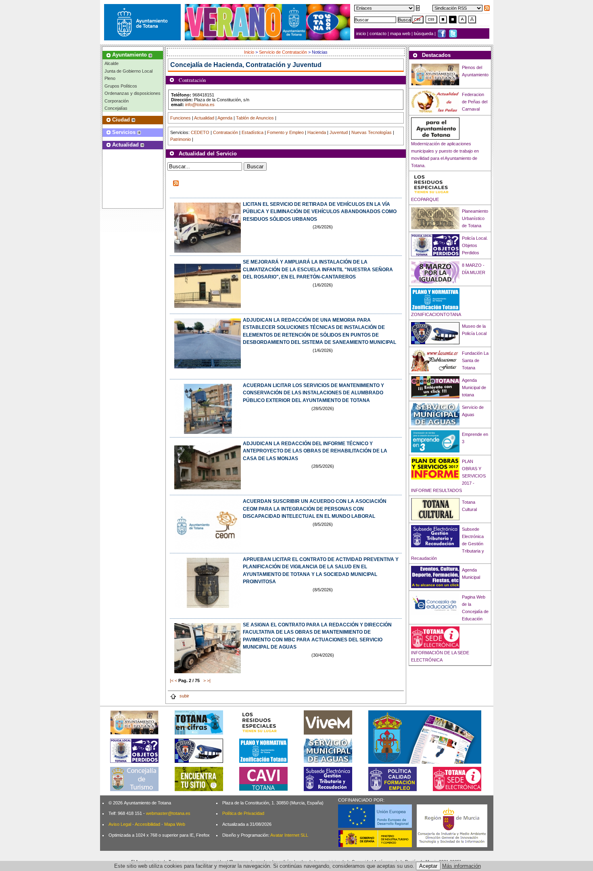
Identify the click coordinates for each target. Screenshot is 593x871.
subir (183, 695)
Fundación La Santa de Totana (475, 360)
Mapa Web (174, 824)
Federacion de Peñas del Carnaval (474, 101)
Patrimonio (180, 139)
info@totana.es (200, 104)
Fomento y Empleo (285, 132)
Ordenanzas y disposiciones (132, 93)
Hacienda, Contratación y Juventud (267, 64)
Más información (461, 866)
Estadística (252, 132)
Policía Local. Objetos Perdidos (475, 245)
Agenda (224, 117)
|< (171, 680)
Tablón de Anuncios (255, 117)
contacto (378, 33)
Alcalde (111, 63)
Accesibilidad (147, 824)
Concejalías (115, 108)
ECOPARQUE (425, 199)
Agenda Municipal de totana (474, 387)
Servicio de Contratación (283, 52)
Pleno (109, 78)
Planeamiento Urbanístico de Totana (475, 218)
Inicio (249, 52)
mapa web (400, 33)
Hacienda (316, 132)
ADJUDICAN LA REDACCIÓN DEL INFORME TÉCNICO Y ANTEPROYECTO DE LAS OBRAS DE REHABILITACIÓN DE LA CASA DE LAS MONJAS (315, 451)
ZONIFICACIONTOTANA (436, 314)
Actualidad (204, 117)
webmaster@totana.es (168, 813)
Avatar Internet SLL (289, 835)
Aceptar (428, 866)
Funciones (180, 117)
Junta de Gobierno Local (128, 71)
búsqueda (424, 33)
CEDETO (200, 132)
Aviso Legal (120, 824)
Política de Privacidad (243, 813)
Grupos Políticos (120, 86)
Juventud (339, 132)
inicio (361, 33)
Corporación (116, 100)
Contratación (225, 132)
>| (209, 680)
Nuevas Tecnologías (371, 132)
